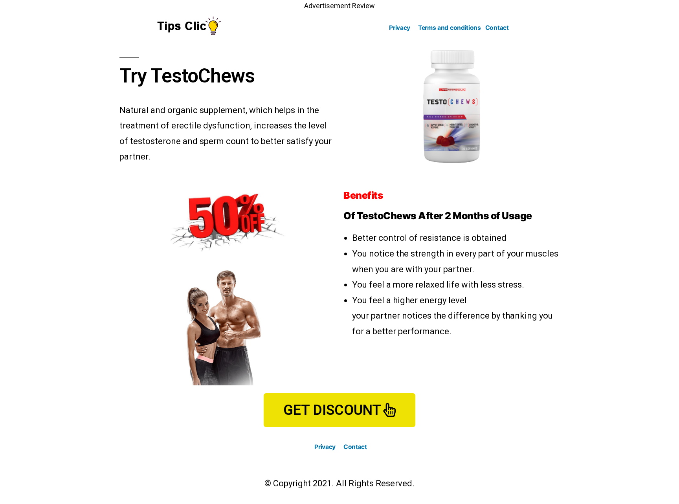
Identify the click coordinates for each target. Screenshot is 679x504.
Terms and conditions (449, 27)
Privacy (399, 27)
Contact (497, 27)
